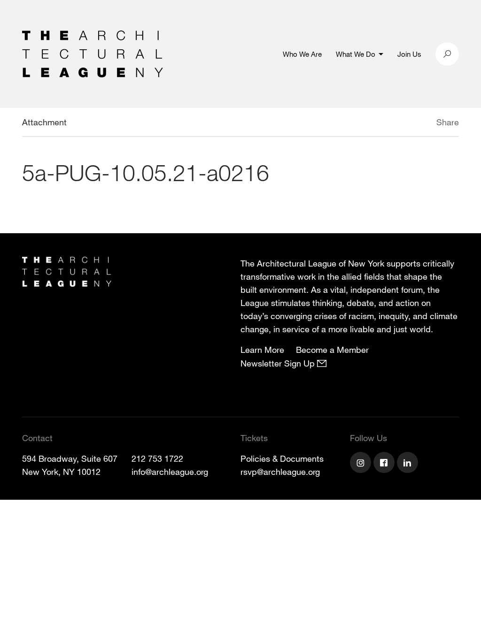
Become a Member (332, 349)
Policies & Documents (282, 458)
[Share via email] (386, 123)
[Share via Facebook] (423, 123)
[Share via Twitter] (408, 123)
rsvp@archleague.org (280, 471)
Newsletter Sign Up (278, 363)
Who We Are (302, 54)
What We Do (355, 54)
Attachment (44, 122)
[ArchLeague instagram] (361, 463)
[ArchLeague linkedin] (408, 463)
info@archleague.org (170, 471)
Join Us (409, 54)
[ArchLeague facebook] (385, 463)
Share (447, 122)
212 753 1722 (157, 458)
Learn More (262, 349)
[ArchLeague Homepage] (92, 53)
